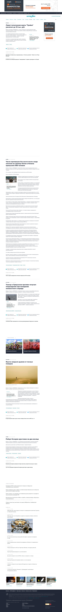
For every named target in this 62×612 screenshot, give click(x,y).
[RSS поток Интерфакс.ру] (27, 608)
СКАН (23, 604)
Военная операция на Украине (10, 584)
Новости (37, 19)
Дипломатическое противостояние (19, 584)
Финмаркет (25, 13)
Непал (24, 265)
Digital (34, 19)
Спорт (23, 19)
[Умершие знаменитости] (41, 582)
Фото (45, 19)
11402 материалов (9, 585)
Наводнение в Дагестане (49, 584)
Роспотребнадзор (9, 408)
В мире (15, 19)
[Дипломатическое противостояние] (20, 582)
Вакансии (23, 590)
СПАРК (7, 603)
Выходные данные (47, 607)
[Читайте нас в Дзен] (22, 608)
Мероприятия (34, 590)
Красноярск (14, 408)
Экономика (19, 19)
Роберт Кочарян (8, 453)
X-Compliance (8, 604)
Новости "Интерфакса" (25, 603)
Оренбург (10, 108)
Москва (30, 19)
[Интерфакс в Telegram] (24, 608)
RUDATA (23, 605)
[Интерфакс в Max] (28, 608)
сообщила (14, 96)
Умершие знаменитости (41, 583)
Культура (26, 19)
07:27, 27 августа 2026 (12, 159)
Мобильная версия (3, 13)
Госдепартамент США (16, 265)
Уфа (13, 108)
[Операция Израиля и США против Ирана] (31, 582)
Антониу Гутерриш (9, 265)
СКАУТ (7, 605)
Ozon (7, 108)
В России (11, 19)
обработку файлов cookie (44, 596)
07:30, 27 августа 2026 (13, 282)
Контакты (7, 590)
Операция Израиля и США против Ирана (30, 584)
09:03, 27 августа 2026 (13, 66)
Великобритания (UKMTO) (10, 310)
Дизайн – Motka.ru (47, 608)
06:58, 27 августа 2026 (13, 359)
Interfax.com (15, 13)
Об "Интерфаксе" (9, 13)
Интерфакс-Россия (20, 13)
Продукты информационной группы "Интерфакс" (19, 600)
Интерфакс (31, 16)
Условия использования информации (50, 606)
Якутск (18, 408)
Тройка (10, 44)
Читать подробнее (34, 38)
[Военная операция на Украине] (10, 582)
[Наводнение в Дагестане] (51, 582)
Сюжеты (41, 19)
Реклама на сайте (29, 590)
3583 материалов (29, 586)
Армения (19, 453)
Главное (7, 19)
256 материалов (19, 585)
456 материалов (39, 584)
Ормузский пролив (18, 310)
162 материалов (49, 585)
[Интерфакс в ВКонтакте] (25, 608)
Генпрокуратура (14, 453)
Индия (21, 265)
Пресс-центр (19, 590)
